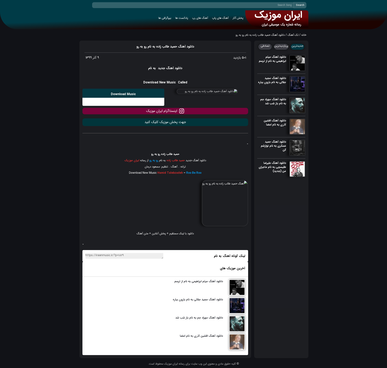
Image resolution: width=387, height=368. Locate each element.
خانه (303, 35)
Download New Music (143, 173)
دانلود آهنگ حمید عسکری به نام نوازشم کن (273, 146)
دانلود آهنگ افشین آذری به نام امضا (275, 122)
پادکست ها (181, 18)
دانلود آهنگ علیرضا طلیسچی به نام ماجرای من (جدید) (272, 167)
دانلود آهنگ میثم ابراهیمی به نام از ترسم (272, 59)
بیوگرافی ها (164, 18)
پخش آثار (238, 18)
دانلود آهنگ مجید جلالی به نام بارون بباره (272, 80)
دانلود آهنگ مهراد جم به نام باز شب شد (273, 101)
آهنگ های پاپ (220, 18)
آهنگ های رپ (200, 18)
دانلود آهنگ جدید (196, 160)
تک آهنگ (293, 35)
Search (300, 5)
